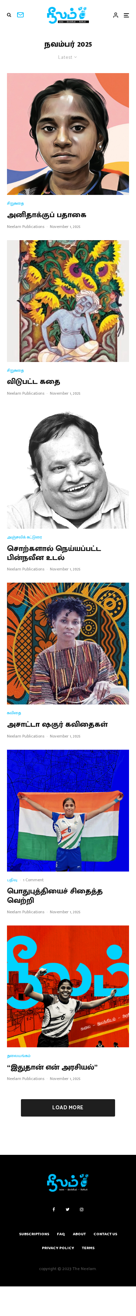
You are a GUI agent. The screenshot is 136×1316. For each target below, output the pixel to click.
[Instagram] (82, 1209)
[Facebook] (53, 1209)
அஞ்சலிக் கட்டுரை (24, 537)
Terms (88, 1248)
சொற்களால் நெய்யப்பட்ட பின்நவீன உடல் (54, 553)
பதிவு (12, 880)
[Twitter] (67, 1209)
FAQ (61, 1234)
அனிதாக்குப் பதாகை (46, 215)
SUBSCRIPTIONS (34, 1234)
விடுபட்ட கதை (33, 381)
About (79, 1234)
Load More (67, 1107)
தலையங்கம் (19, 1056)
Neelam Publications (25, 226)
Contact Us (105, 1234)
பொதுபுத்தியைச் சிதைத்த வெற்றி (55, 896)
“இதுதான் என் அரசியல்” (52, 1067)
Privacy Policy (58, 1248)
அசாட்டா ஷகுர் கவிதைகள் (57, 724)
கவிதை (14, 713)
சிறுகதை (15, 203)
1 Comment (33, 879)
